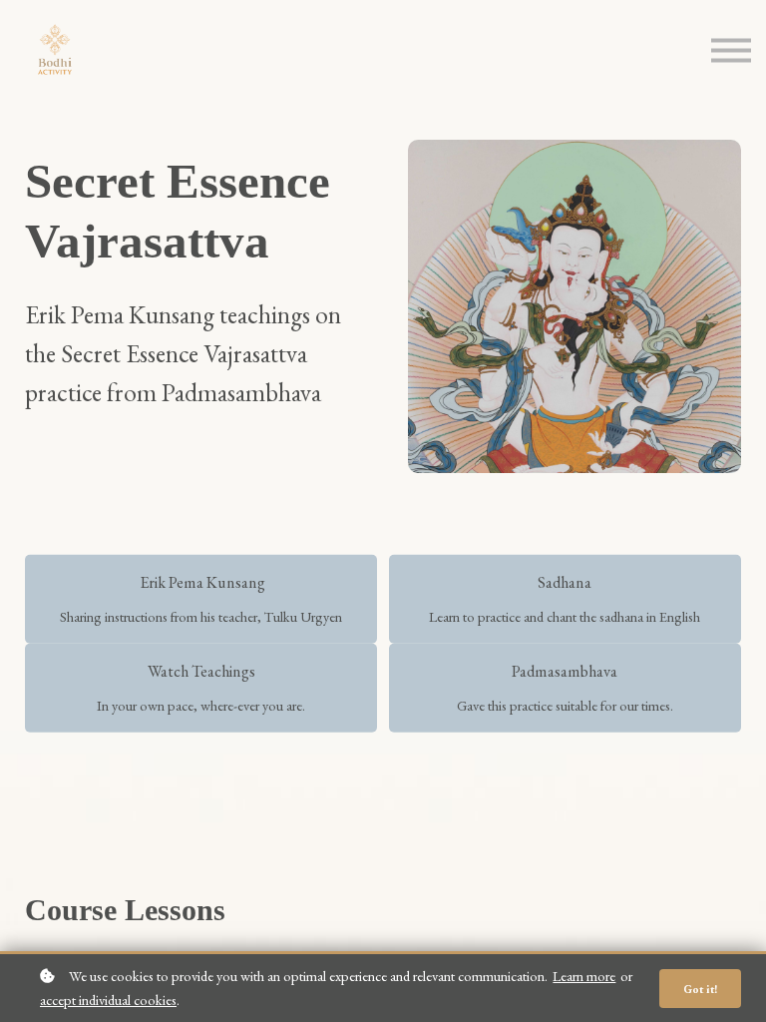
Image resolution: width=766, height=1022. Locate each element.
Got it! (700, 988)
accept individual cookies (108, 999)
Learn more (584, 975)
